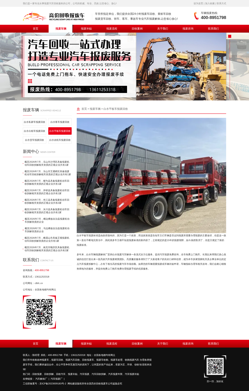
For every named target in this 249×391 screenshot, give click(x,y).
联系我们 (213, 28)
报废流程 (111, 28)
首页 (35, 28)
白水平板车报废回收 (60, 131)
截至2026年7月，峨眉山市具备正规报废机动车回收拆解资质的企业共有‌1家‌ (47, 239)
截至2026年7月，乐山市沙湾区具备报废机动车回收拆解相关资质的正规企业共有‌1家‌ (47, 163)
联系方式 (221, 3)
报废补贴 (86, 28)
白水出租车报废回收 (34, 131)
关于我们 (162, 28)
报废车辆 (61, 28)
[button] (122, 96)
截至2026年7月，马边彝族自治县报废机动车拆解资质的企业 (47, 230)
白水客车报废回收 (59, 122)
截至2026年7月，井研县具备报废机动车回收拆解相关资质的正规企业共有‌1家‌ (47, 192)
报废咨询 (188, 28)
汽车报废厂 (57, 378)
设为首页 (198, 3)
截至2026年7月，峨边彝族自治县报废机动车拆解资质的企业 (47, 220)
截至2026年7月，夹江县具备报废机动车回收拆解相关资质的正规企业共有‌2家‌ (47, 201)
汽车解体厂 (41, 378)
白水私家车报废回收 (34, 122)
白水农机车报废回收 (60, 140)
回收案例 (137, 28)
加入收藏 (210, 3)
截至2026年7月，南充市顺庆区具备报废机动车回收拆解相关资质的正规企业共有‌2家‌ (47, 249)
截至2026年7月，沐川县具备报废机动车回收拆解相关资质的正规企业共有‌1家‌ (47, 211)
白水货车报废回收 (34, 140)
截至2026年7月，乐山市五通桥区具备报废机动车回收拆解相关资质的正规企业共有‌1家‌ (48, 173)
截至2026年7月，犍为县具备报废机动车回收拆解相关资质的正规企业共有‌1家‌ (47, 182)
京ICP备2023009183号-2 (52, 383)
